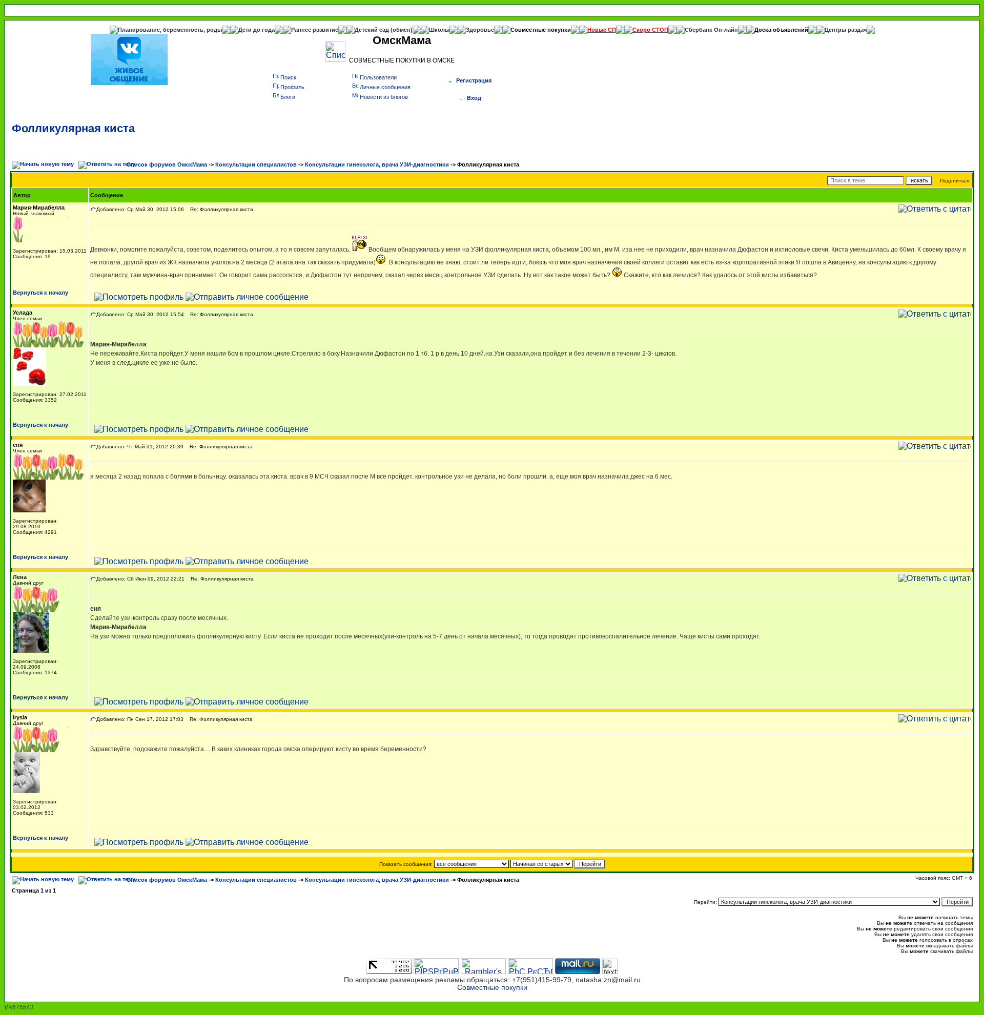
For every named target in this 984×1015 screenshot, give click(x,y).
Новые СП (601, 30)
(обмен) (402, 30)
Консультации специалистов (256, 164)
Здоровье (480, 30)
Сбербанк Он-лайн (711, 30)
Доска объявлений (781, 30)
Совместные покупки (540, 30)
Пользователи (378, 77)
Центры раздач (846, 30)
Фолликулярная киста (73, 128)
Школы (439, 30)
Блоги (287, 97)
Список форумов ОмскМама (167, 164)
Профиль (292, 87)
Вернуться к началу (40, 292)
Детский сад (373, 30)
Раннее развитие (314, 30)
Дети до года (256, 30)
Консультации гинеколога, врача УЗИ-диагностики (377, 164)
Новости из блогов (384, 97)
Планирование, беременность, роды (170, 30)
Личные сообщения (385, 87)
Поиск (288, 77)
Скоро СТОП (650, 30)
